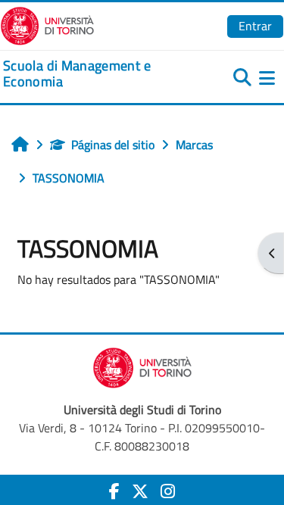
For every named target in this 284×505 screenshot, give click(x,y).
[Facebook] (114, 491)
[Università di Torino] (47, 24)
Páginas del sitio (112, 145)
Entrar (255, 26)
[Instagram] (167, 491)
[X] (140, 491)
